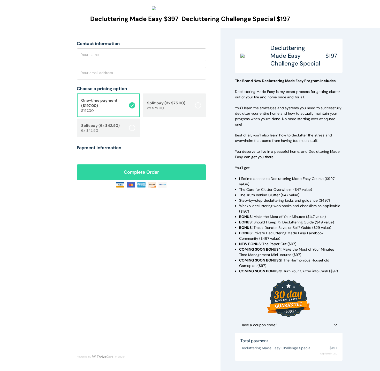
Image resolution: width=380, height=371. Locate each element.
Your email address (97, 72)
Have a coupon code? (258, 325)
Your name (90, 54)
